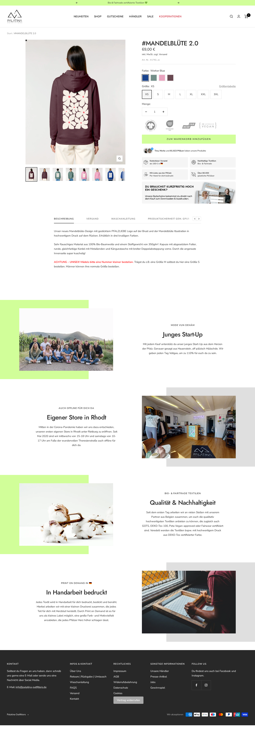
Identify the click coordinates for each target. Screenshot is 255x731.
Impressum (119, 671)
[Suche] (231, 16)
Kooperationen (170, 16)
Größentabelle (227, 86)
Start (9, 33)
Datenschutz (120, 687)
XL (191, 94)
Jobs (152, 682)
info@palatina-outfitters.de (31, 687)
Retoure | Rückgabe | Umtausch (88, 676)
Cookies (117, 693)
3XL (216, 94)
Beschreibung (64, 218)
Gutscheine (115, 16)
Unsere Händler (159, 671)
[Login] (238, 16)
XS (146, 94)
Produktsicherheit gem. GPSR (168, 218)
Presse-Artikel (158, 676)
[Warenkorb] (246, 16)
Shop (97, 16)
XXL (203, 94)
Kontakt (74, 699)
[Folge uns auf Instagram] (206, 685)
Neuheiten (81, 16)
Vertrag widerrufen (128, 700)
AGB (116, 676)
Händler (135, 16)
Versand (92, 218)
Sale (150, 16)
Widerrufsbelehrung (125, 682)
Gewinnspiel (157, 687)
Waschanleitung (123, 218)
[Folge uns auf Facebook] (196, 685)
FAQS (73, 687)
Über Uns (75, 671)
